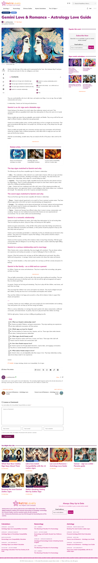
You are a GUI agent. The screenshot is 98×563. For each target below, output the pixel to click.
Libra (36, 460)
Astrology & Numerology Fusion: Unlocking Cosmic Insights (48, 541)
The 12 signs (41, 363)
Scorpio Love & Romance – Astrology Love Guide (81, 544)
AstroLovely (9, 22)
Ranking (12, 486)
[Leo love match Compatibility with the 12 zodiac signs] (53, 154)
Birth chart (76, 532)
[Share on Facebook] (3, 74)
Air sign (16, 363)
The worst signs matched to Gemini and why (22, 86)
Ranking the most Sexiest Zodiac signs (12, 490)
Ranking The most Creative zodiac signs (78, 529)
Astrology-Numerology (46, 538)
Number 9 (40, 526)
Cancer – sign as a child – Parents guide (84, 465)
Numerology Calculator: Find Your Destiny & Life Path (75, 86)
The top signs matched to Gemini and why (21, 83)
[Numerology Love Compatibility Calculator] (89, 62)
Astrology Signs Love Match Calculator (13, 544)
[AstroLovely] (11, 3)
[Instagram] (69, 3)
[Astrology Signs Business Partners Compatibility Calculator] (89, 79)
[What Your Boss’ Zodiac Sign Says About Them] (13, 454)
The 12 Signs (13, 460)
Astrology (21, 363)
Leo (60, 460)
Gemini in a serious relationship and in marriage (47, 81)
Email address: (79, 44)
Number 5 (40, 550)
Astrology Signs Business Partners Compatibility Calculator (87, 86)
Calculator (11, 526)
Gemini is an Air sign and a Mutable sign (21, 81)
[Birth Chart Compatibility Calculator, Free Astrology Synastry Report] (75, 62)
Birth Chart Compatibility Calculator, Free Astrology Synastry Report (74, 70)
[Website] (61, 377)
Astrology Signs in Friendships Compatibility (14, 534)
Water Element (84, 460)
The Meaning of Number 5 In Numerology (46, 553)
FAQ (39, 92)
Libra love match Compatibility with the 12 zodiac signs (36, 466)
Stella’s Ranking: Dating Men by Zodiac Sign (35, 490)
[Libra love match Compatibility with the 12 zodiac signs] (37, 454)
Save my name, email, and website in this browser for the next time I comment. (20, 432)
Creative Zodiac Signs (78, 526)
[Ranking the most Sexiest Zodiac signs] (13, 480)
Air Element (6, 12)
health (36, 532)
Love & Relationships (39, 486)
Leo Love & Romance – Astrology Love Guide (59, 465)
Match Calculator (6, 537)
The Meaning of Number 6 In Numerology (46, 547)
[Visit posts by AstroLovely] (3, 22)
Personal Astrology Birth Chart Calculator (79, 534)
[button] (90, 8)
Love (35, 526)
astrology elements (13, 532)
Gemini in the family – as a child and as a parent (48, 86)
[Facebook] (68, 3)
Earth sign (76, 537)
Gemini (14, 12)
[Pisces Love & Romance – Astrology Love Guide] (18, 154)
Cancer (77, 460)
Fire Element (54, 460)
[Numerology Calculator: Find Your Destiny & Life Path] (75, 79)
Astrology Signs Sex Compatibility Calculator (14, 529)
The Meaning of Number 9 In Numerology (46, 529)
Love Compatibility (32, 363)
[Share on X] (3, 78)
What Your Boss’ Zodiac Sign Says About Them (11, 465)
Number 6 (40, 545)
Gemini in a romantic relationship (19, 89)
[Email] (50, 369)
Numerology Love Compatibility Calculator (87, 69)
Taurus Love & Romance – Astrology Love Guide (80, 539)
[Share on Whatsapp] (3, 82)
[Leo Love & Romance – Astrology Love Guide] (61, 454)
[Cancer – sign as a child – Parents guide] (85, 454)
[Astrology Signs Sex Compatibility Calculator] (35, 154)
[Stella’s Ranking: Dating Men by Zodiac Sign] (37, 480)
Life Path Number (12, 547)
